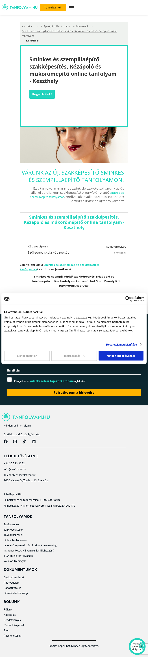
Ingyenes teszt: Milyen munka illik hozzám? (29, 550)
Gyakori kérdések (14, 577)
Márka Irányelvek (14, 625)
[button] (72, 7)
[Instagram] (15, 441)
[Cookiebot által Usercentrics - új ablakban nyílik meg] (128, 298)
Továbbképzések (13, 534)
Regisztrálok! (42, 94)
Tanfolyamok (11, 524)
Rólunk (8, 609)
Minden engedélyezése (121, 355)
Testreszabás (72, 355)
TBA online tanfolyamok (18, 555)
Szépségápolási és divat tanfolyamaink (64, 26)
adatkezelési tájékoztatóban (51, 381)
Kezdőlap (27, 26)
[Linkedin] (34, 441)
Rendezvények (12, 619)
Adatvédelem (11, 582)
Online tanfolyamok (15, 540)
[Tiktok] (24, 441)
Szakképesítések (13, 529)
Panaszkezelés (12, 587)
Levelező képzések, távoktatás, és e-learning (30, 545)
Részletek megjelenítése (121, 344)
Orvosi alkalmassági (16, 593)
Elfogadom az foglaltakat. (50, 381)
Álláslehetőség (12, 635)
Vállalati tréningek (15, 560)
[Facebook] (6, 441)
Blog (6, 630)
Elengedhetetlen (27, 355)
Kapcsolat (10, 614)
